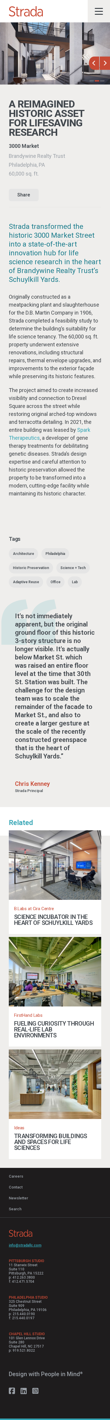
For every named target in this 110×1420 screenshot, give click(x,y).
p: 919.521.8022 (22, 1350)
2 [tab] (97, 81)
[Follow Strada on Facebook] (12, 1391)
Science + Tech (73, 568)
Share (23, 195)
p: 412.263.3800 (22, 1277)
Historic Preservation (31, 568)
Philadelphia (55, 554)
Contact (16, 1187)
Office (55, 582)
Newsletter (18, 1198)
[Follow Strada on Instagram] (35, 1391)
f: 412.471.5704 (21, 1282)
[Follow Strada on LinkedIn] (24, 1391)
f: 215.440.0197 (21, 1318)
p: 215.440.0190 (22, 1314)
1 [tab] (91, 81)
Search (15, 1209)
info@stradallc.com (25, 1245)
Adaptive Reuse (26, 582)
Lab (75, 582)
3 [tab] (102, 81)
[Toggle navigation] (99, 11)
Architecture (23, 554)
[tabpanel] (55, 53)
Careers (16, 1176)
